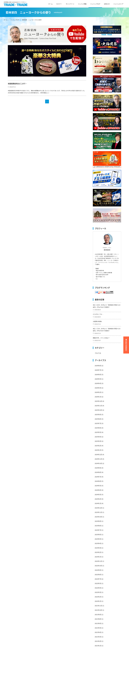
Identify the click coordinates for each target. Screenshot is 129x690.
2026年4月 (98, 383)
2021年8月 (98, 619)
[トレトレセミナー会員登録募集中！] (107, 31)
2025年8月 (98, 419)
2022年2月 (98, 597)
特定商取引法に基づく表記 (41, 675)
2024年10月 (98, 463)
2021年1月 (98, 646)
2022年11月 (98, 561)
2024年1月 (98, 503)
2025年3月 (98, 441)
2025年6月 (98, 428)
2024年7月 (98, 477)
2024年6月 (98, 481)
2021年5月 (98, 628)
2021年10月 (98, 610)
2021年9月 (98, 614)
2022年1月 (98, 601)
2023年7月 (98, 530)
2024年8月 (98, 472)
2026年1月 (98, 397)
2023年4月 (98, 543)
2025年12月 (98, 401)
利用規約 (36, 665)
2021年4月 (98, 632)
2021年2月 (98, 641)
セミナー (59, 4)
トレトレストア (118, 4)
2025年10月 (98, 410)
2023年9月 (98, 521)
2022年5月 (98, 583)
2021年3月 (98, 637)
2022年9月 (98, 570)
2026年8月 (98, 366)
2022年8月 (98, 574)
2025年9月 (98, 414)
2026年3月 (98, 388)
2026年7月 (98, 370)
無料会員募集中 (126, 346)
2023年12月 (98, 508)
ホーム (50, 4)
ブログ (97, 353)
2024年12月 (98, 454)
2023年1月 (98, 557)
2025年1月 (98, 450)
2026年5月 (98, 379)
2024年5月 (98, 486)
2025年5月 (98, 432)
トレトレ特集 (82, 4)
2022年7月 (98, 579)
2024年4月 (98, 490)
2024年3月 (98, 494)
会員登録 (36, 681)
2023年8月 (98, 526)
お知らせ (107, 4)
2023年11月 (98, 512)
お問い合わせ (37, 678)
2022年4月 (98, 588)
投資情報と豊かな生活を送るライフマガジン (15, 2)
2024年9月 (98, 468)
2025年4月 (98, 437)
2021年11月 (98, 606)
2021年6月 (98, 623)
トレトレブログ (95, 4)
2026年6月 (98, 374)
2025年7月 (98, 423)
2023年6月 (98, 534)
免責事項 (36, 668)
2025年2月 (98, 446)
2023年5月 (98, 539)
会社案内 (36, 661)
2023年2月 (98, 552)
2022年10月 (98, 566)
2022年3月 (98, 592)
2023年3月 (98, 548)
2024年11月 (98, 459)
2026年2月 (98, 392)
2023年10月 (98, 517)
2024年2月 (98, 499)
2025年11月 (98, 406)
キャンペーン (70, 4)
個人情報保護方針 (39, 671)
